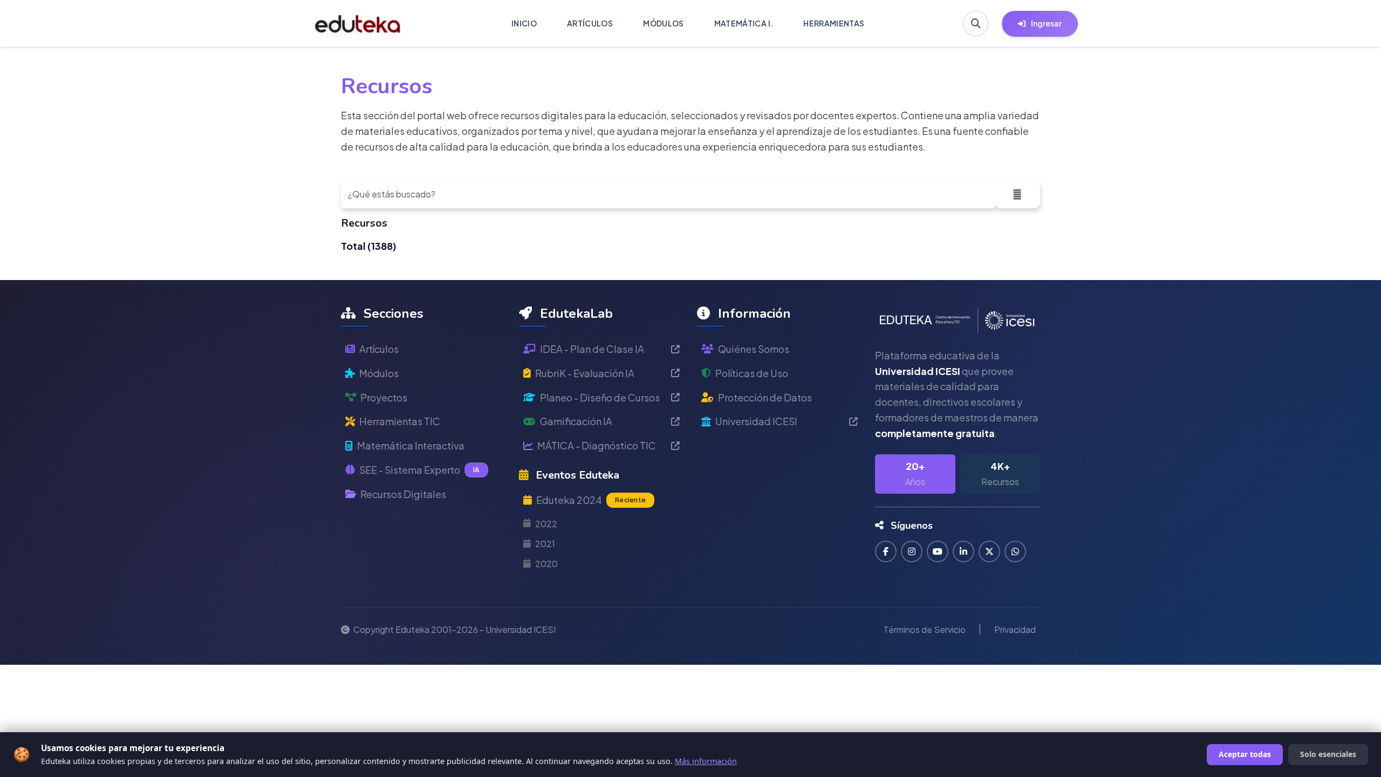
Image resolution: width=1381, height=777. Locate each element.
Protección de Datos (765, 397)
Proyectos (383, 397)
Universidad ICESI (756, 421)
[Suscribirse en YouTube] (937, 551)
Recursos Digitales (403, 494)
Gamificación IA (576, 421)
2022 (546, 524)
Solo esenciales (1328, 754)
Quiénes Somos (753, 349)
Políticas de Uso (751, 373)
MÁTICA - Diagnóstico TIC (596, 445)
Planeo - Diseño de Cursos (600, 397)
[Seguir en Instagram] (911, 551)
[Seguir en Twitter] (989, 551)
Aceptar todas (1245, 754)
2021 (545, 544)
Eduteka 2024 (591, 500)
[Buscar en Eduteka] (976, 24)
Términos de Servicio (925, 629)
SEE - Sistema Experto (419, 470)
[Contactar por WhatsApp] (1015, 551)
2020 (546, 563)
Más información (706, 761)
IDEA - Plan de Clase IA (592, 349)
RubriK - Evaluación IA (584, 373)
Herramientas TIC (399, 421)
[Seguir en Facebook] (886, 551)
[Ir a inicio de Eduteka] (358, 23)
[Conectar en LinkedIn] (963, 551)
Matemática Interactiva (410, 445)
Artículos (379, 349)
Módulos (379, 373)
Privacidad (1015, 629)
